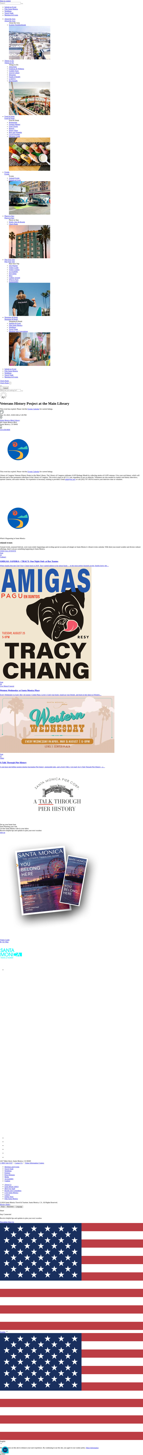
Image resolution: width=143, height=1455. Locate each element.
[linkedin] (6, 1149)
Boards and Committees (12, 1191)
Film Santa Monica (11, 9)
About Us (7, 1185)
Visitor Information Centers (34, 1163)
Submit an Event (10, 7)
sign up (2, 832)
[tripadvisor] (6, 1157)
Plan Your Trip (9, 260)
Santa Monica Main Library (10, 420)
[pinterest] (6, 1153)
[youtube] (6, 1145)
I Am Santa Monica (11, 1193)
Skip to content (5, 1)
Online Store (8, 1197)
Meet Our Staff (9, 1189)
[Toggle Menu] (1, 385)
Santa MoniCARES (11, 1187)
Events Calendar (33, 409)
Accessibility (9, 1179)
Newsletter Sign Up (7, 1222)
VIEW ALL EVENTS (8, 551)
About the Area (9, 19)
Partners (7, 1173)
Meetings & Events (11, 15)
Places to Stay (9, 216)
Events (6, 172)
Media (6, 1177)
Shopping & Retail (11, 317)
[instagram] (6, 1142)
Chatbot (7, 1181)
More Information (92, 1448)
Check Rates (13, 224)
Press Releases (9, 1175)
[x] (73, 1138)
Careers (7, 1195)
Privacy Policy (5, 1204)
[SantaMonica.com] (11, 965)
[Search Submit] (22, 3)
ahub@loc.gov (70, 479)
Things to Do (9, 61)
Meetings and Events (11, 1167)
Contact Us (19, 1163)
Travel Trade (8, 13)
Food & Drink (9, 116)
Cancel (5, 388)
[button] (71, 1387)
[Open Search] (10, 383)
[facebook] (5, 970)
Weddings (8, 11)
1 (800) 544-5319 (6, 1163)
